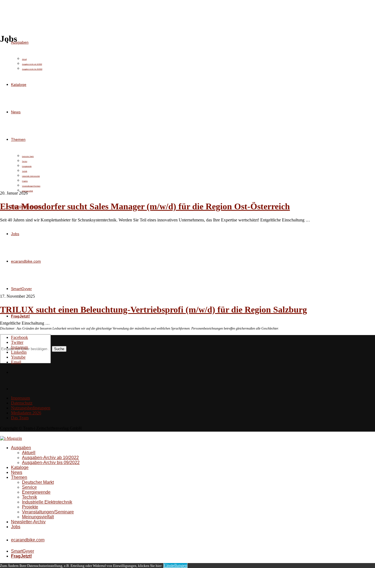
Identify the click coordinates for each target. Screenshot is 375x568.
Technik (29, 497)
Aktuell (28, 452)
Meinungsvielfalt (38, 516)
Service (29, 487)
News (16, 472)
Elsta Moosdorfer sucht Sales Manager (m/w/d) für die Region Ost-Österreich (145, 206)
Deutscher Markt (38, 482)
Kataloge (20, 467)
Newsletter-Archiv (28, 521)
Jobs (15, 526)
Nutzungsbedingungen (30, 408)
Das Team (20, 417)
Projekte (30, 507)
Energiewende (36, 492)
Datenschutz (21, 403)
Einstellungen (175, 565)
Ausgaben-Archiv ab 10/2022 (50, 457)
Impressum (20, 398)
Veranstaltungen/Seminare (48, 512)
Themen (19, 477)
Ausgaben (20, 42)
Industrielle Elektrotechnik (47, 502)
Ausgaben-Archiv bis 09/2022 (51, 462)
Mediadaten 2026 (26, 412)
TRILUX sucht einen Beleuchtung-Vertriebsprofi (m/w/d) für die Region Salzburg (153, 309)
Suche (59, 349)
